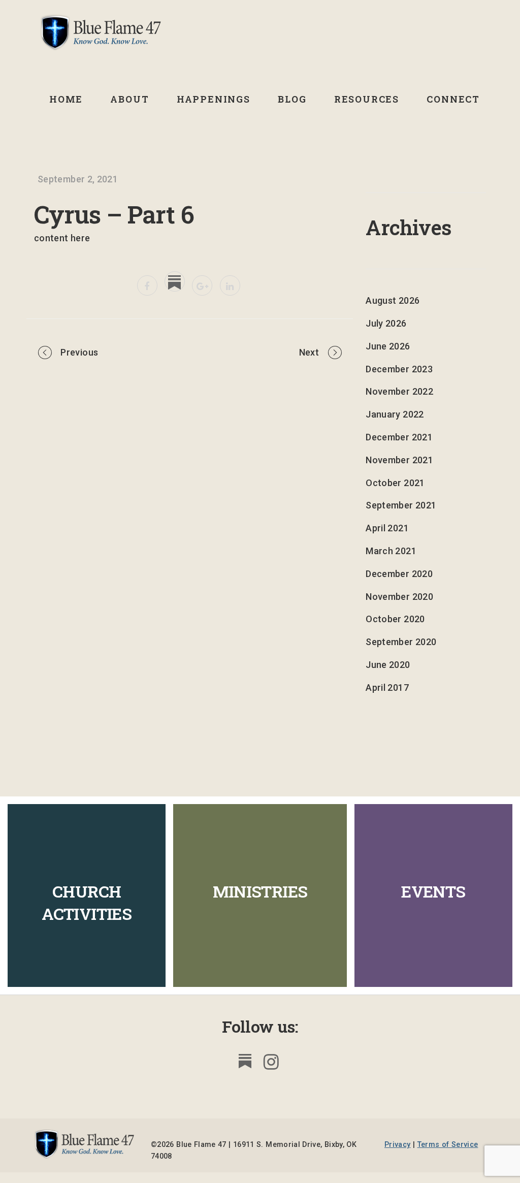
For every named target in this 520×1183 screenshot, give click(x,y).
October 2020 (395, 619)
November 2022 (399, 391)
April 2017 (387, 687)
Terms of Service (447, 1144)
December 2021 (399, 437)
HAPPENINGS (213, 99)
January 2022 (395, 414)
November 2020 (399, 596)
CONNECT (453, 99)
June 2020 (388, 664)
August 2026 (392, 300)
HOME (66, 99)
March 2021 (391, 551)
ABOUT (129, 99)
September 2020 (401, 641)
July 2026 (386, 323)
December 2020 (399, 573)
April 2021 (387, 528)
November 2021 (399, 460)
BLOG (292, 99)
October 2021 (395, 482)
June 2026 (388, 346)
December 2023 (399, 369)
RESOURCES (366, 99)
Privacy (397, 1144)
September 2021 (401, 505)
